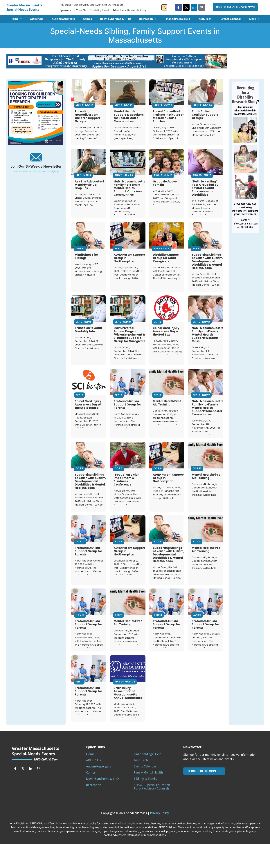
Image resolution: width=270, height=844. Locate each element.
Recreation (146, 19)
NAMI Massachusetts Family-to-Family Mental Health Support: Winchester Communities (207, 407)
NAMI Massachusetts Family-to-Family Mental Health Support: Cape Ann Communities (129, 188)
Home (14, 19)
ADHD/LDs (36, 19)
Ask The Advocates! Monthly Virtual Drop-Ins (89, 185)
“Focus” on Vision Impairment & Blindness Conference (126, 479)
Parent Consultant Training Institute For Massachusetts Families (168, 116)
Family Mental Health (148, 772)
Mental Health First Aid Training (167, 402)
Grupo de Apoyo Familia (165, 183)
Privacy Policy (159, 813)
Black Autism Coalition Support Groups (205, 114)
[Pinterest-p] (201, 7)
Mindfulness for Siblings (86, 256)
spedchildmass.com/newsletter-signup (36, 171)
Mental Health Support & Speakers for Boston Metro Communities (129, 116)
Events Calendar (231, 19)
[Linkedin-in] (194, 7)
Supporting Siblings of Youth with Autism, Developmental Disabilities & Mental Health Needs (207, 261)
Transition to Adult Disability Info (88, 329)
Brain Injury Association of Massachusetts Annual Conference (128, 693)
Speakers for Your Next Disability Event (84, 10)
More (252, 19)
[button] (164, 7)
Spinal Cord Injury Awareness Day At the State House (88, 404)
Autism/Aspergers (63, 19)
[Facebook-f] (178, 7)
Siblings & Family (145, 779)
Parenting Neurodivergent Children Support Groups (87, 116)
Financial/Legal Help (177, 19)
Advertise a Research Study (130, 10)
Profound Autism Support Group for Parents (127, 404)
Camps (87, 19)
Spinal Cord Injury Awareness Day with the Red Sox (167, 331)
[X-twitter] (186, 7)
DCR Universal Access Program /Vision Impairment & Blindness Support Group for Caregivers (129, 334)
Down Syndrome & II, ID (115, 19)
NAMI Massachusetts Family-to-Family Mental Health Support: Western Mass (207, 334)
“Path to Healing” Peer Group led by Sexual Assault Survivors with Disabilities (205, 188)
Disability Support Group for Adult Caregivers (166, 258)
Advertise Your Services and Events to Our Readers (91, 4)
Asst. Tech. (205, 19)
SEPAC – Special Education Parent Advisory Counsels (152, 786)
